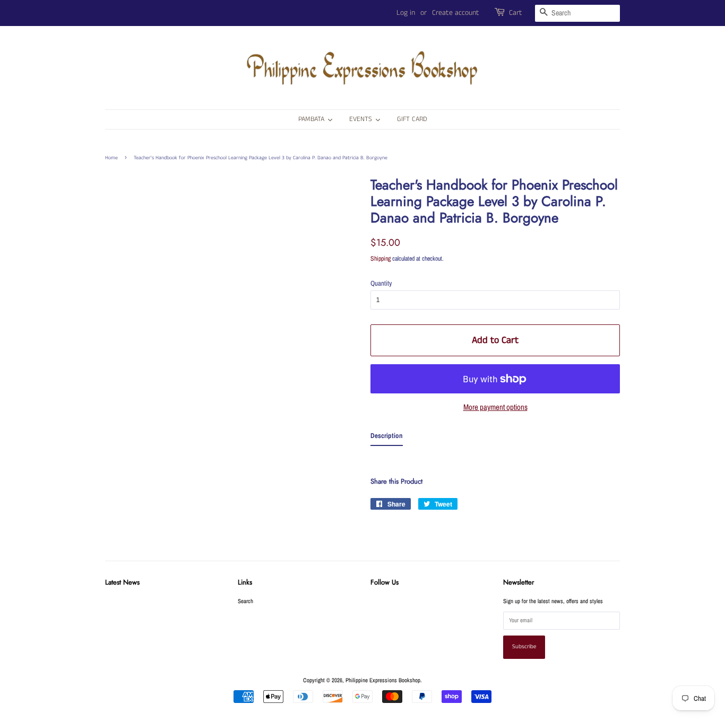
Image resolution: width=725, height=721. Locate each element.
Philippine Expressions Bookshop (383, 680)
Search (245, 601)
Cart (515, 12)
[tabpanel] (495, 456)
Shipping (380, 258)
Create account (455, 12)
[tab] (386, 438)
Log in (405, 12)
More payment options (495, 407)
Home (111, 157)
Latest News (122, 582)
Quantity (381, 283)
